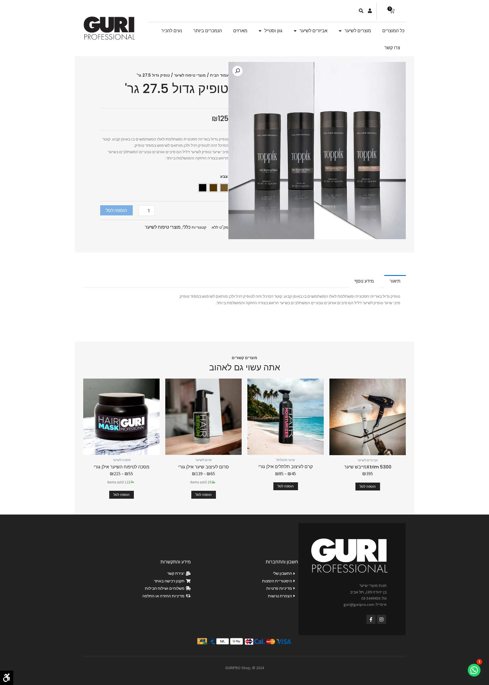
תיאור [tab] (395, 281)
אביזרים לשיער (313, 30)
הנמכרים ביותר (207, 30)
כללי (186, 227)
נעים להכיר (171, 30)
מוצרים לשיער (357, 30)
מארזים (240, 30)
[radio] (224, 187)
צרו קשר (392, 47)
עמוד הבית (219, 75)
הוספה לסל (116, 210)
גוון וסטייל (273, 30)
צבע (224, 176)
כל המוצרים (393, 30)
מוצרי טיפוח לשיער (190, 75)
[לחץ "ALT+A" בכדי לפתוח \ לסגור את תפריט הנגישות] (6, 678)
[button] (237, 71)
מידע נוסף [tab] (364, 281)
